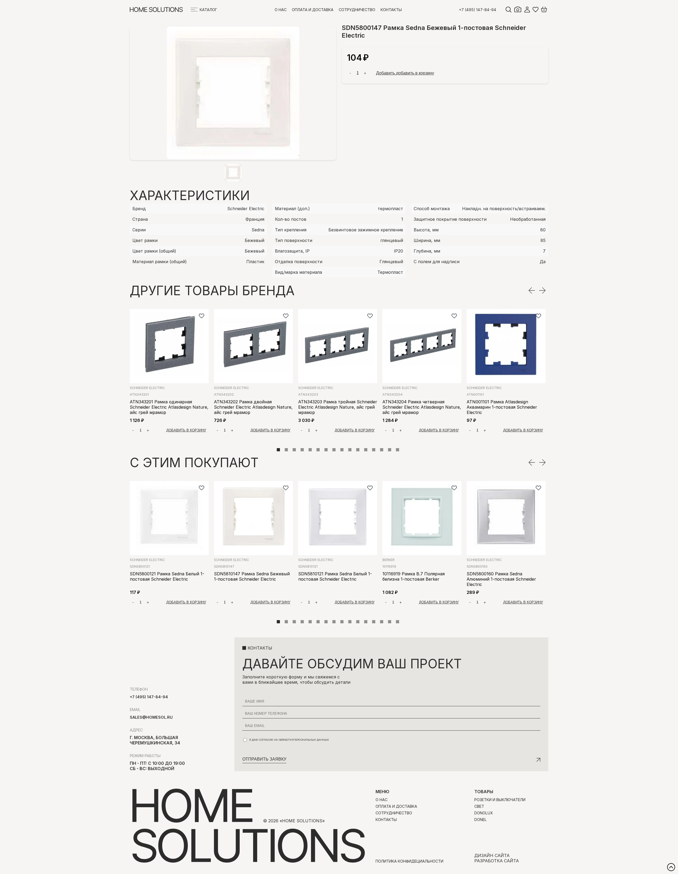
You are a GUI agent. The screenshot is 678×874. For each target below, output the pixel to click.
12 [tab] (365, 449)
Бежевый (254, 240)
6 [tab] (318, 449)
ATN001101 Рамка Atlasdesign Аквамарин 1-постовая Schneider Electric (502, 407)
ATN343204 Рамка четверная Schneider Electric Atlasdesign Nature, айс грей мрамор (421, 407)
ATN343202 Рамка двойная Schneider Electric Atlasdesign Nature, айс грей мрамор (253, 407)
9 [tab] (342, 449)
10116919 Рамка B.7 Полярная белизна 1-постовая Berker (413, 576)
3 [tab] (294, 449)
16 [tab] (397, 449)
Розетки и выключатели (499, 799)
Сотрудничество (357, 9)
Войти (527, 9)
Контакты (391, 9)
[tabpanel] (169, 372)
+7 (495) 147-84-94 (477, 9)
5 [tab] (310, 449)
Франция (255, 219)
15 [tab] (389, 449)
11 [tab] (357, 449)
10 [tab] (349, 449)
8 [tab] (334, 449)
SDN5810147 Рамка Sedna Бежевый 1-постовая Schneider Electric (252, 576)
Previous (531, 290)
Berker (388, 560)
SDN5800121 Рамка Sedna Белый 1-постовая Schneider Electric (167, 576)
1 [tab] (278, 449)
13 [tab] (373, 449)
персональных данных (311, 739)
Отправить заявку (264, 759)
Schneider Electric (245, 208)
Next (542, 290)
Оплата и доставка (312, 9)
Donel (480, 819)
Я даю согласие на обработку (289, 739)
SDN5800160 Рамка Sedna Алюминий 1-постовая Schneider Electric (501, 579)
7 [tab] (326, 449)
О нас (281, 9)
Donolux (483, 813)
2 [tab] (286, 449)
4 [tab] (302, 449)
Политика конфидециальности (409, 861)
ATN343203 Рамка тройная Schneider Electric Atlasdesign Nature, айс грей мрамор (337, 407)
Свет (479, 806)
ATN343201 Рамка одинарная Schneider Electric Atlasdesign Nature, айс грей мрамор (169, 407)
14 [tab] (381, 449)
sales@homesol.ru (151, 717)
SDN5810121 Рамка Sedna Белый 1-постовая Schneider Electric (335, 576)
